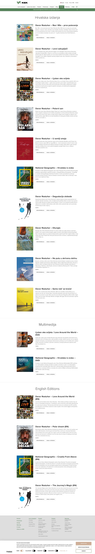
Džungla (39, 529)
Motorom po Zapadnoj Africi (56, 526)
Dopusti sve (84, 543)
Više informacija (40, 37)
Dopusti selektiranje (83, 547)
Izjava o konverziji (68, 531)
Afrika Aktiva (40, 534)
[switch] (33, 551)
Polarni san (40, 522)
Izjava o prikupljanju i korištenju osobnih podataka (69, 528)
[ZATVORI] (77, 10)
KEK (22, 2)
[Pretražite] (73, 7)
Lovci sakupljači (21, 6)
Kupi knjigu (31, 522)
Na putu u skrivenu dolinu (56, 528)
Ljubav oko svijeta (31, 6)
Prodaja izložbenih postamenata (41, 527)
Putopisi (52, 6)
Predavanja (45, 6)
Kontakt (76, 2)
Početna (18, 518)
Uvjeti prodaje (67, 522)
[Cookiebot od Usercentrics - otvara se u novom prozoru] (9, 552)
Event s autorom (32, 526)
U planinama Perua (55, 530)
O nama (66, 2)
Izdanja (61, 6)
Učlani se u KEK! (20, 529)
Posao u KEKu (71, 2)
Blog (57, 6)
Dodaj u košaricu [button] (51, 37)
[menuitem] (62, 3)
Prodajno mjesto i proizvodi (68, 520)
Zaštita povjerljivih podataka (68, 525)
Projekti (39, 6)
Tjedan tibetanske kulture (43, 536)
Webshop (67, 6)
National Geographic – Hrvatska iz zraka (42, 524)
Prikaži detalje (63, 550)
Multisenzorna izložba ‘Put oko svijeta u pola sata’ (43, 532)
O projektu (31, 520)
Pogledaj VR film (32, 524)
